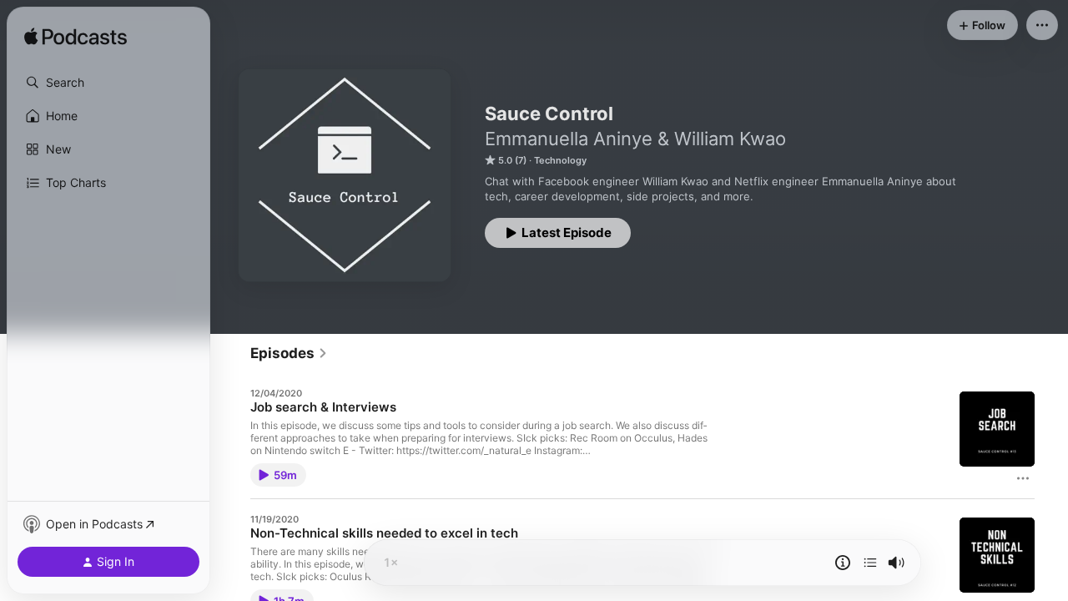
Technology (560, 160)
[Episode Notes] (843, 562)
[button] (108, 82)
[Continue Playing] (870, 562)
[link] (289, 353)
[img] (75, 37)
